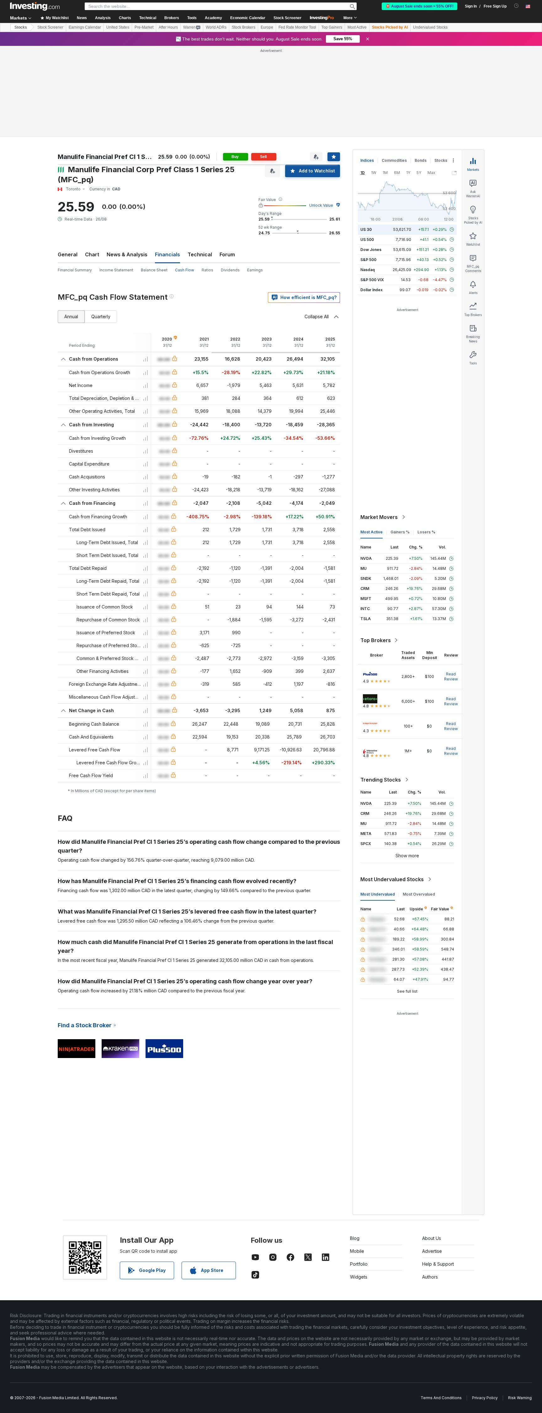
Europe (267, 27)
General (67, 164)
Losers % (426, 441)
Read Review (451, 586)
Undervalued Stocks (430, 27)
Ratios (207, 179)
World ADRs (216, 27)
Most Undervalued (377, 803)
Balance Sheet (154, 179)
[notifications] (516, 6)
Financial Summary (75, 179)
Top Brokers (375, 549)
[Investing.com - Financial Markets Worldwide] (35, 6)
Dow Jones (370, 158)
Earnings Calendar (85, 27)
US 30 (366, 138)
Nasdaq (367, 179)
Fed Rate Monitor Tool (297, 27)
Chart (92, 164)
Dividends (230, 179)
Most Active (357, 27)
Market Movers (379, 426)
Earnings (255, 179)
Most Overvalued (419, 803)
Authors (430, 1186)
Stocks (20, 27)
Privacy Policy (485, 1307)
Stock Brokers (243, 27)
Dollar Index (371, 199)
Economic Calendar (247, 18)
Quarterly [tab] (100, 225)
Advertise (432, 1160)
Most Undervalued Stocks (392, 788)
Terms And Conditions (441, 1307)
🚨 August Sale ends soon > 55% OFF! (419, 6)
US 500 (367, 148)
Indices (367, 69)
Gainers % (400, 441)
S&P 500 (368, 168)
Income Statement (116, 179)
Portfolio (359, 1173)
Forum (227, 164)
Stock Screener (287, 18)
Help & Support (438, 1173)
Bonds (421, 69)
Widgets (358, 1186)
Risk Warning (520, 1307)
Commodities (394, 69)
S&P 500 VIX (372, 189)
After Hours (168, 27)
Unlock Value (321, 114)
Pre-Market (144, 27)
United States (117, 27)
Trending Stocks (380, 689)
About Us (431, 1147)
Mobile (357, 1160)
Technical (200, 164)
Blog (354, 1147)
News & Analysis (127, 164)
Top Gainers (331, 27)
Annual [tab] (71, 225)
